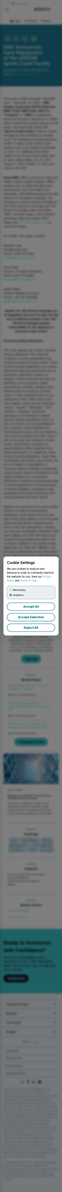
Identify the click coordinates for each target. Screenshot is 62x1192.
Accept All (31, 606)
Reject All (31, 627)
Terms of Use (28, 580)
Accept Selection (31, 617)
